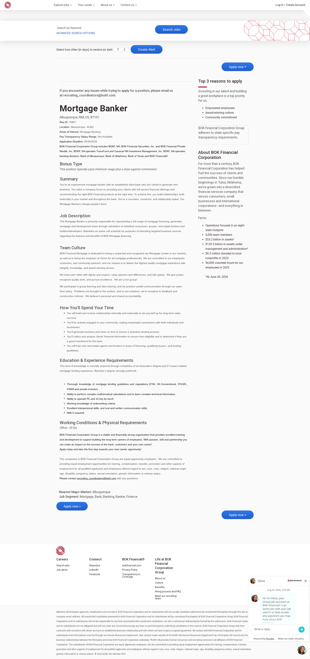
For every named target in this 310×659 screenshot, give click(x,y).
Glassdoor (94, 565)
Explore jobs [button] (62, 5)
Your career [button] (85, 5)
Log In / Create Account (290, 5)
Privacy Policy (130, 569)
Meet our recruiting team (166, 597)
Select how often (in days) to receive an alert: (84, 49)
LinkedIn (93, 569)
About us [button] (107, 5)
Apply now (236, 67)
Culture (159, 582)
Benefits (160, 587)
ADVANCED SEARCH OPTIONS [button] (75, 33)
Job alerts (62, 569)
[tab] (223, 134)
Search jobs (63, 565)
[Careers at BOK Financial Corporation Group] (26, 5)
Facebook (94, 574)
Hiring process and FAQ (168, 591)
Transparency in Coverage (131, 575)
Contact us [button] (128, 5)
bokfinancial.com (131, 565)
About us (160, 578)
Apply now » (72, 506)
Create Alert (146, 49)
